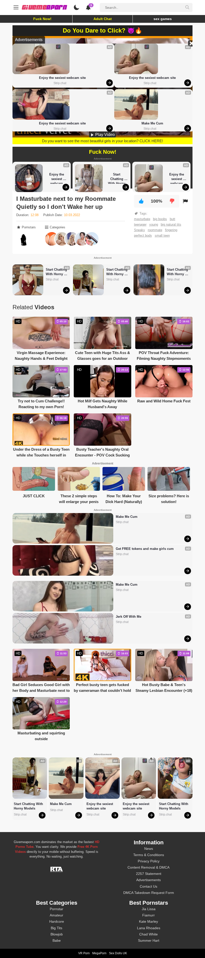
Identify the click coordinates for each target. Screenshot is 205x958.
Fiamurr (148, 915)
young (153, 224)
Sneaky (139, 230)
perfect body (143, 235)
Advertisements (148, 880)
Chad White (148, 934)
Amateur (56, 915)
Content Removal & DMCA (149, 867)
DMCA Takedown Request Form (148, 893)
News (148, 849)
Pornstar (56, 909)
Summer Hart (148, 940)
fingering (171, 230)
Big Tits (56, 928)
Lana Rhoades (148, 928)
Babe (56, 940)
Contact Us (148, 886)
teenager (140, 224)
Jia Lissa (149, 909)
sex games (163, 19)
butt (172, 219)
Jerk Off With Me (128, 616)
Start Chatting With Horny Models (117, 178)
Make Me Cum (152, 123)
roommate (155, 230)
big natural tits (171, 224)
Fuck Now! (42, 19)
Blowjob (56, 934)
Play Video (104, 134)
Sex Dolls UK (118, 953)
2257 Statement (148, 874)
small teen (162, 235)
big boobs (160, 219)
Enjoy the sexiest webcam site (62, 78)
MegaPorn (99, 953)
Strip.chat (60, 83)
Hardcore (56, 921)
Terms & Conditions (148, 855)
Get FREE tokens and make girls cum (145, 549)
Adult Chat (103, 19)
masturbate (142, 219)
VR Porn (84, 953)
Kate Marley (148, 921)
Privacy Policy (149, 861)
